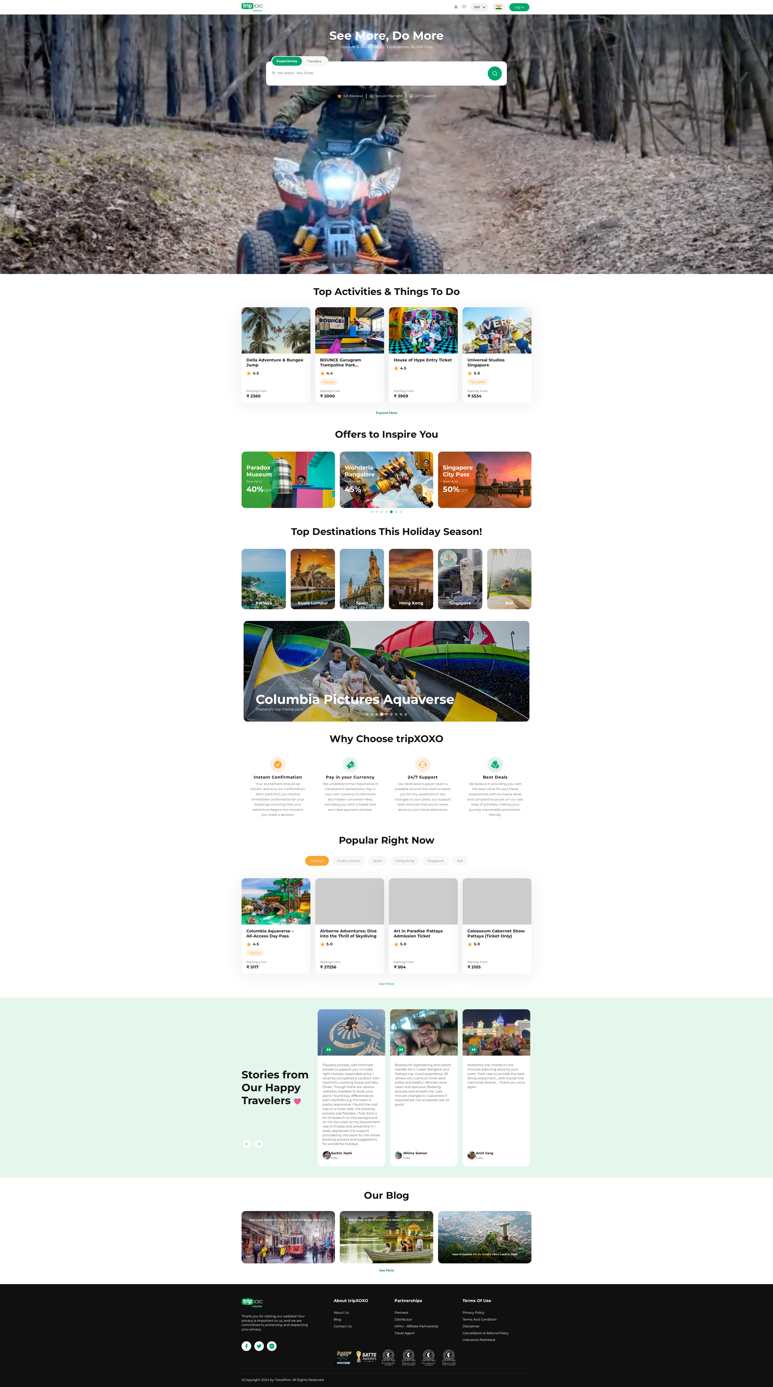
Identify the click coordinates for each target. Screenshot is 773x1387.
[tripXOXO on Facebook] (246, 1346)
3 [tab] (382, 512)
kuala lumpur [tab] (348, 861)
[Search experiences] (495, 73)
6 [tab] (396, 512)
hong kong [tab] (405, 861)
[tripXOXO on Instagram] (272, 1346)
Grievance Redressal (479, 1340)
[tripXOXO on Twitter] (259, 1346)
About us (341, 1313)
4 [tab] (386, 512)
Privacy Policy (473, 1313)
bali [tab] (460, 861)
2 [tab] (377, 512)
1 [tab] (372, 512)
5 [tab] (391, 512)
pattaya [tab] (317, 861)
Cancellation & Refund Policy (486, 1333)
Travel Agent (405, 1333)
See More (386, 984)
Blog (337, 1319)
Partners (401, 1313)
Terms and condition (480, 1319)
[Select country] (498, 7)
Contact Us (343, 1326)
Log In (519, 7)
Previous (247, 1144)
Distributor (403, 1319)
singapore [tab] (435, 861)
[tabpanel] (386, 671)
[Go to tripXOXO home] (252, 7)
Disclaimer (471, 1326)
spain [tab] (377, 861)
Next (259, 1144)
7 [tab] (401, 512)
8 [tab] (401, 715)
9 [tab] (406, 715)
